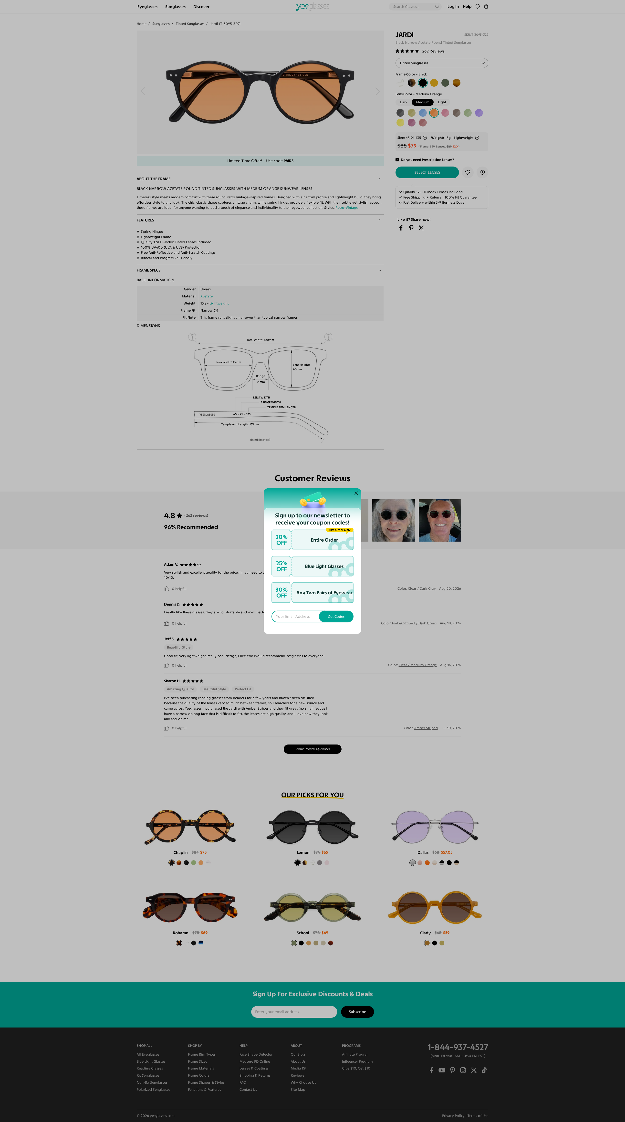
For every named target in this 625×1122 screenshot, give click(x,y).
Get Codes (336, 616)
